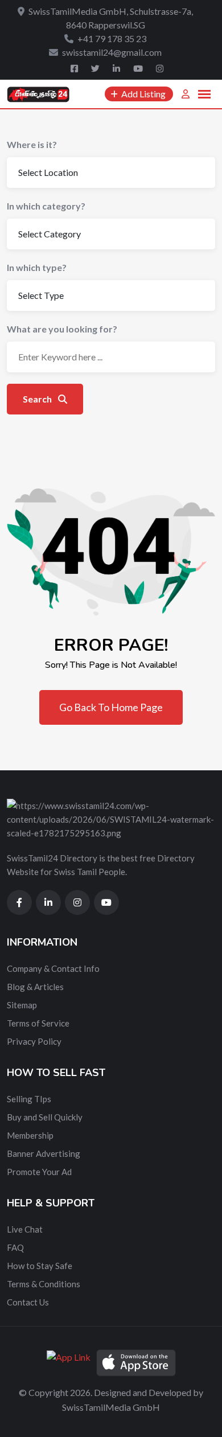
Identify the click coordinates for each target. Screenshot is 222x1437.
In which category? (46, 205)
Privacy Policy (34, 1041)
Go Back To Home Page (111, 707)
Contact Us (28, 1302)
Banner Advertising (43, 1153)
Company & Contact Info (53, 968)
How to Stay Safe (39, 1266)
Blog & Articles (35, 987)
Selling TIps (29, 1099)
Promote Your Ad (39, 1172)
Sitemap (22, 1005)
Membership (30, 1135)
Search (38, 398)
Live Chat (25, 1229)
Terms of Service (38, 1023)
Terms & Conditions (43, 1284)
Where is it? (32, 144)
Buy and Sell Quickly (45, 1117)
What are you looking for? (62, 328)
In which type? (37, 267)
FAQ (15, 1247)
